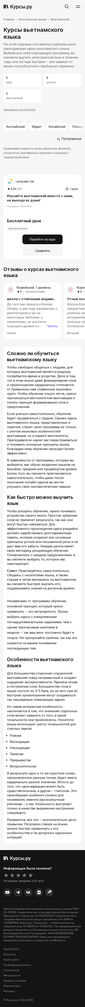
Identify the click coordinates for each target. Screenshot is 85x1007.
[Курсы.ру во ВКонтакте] (28, 892)
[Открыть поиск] (66, 6)
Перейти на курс (42, 239)
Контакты (9, 954)
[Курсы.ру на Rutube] (49, 892)
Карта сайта (11, 959)
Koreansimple (35, 292)
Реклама (9, 991)
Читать (52, 326)
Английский (15, 127)
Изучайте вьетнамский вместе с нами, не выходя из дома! (40, 198)
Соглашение (11, 970)
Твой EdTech (11, 949)
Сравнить (42, 251)
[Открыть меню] (78, 6)
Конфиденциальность (17, 965)
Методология (11, 975)
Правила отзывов (14, 980)
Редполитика (11, 986)
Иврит (37, 127)
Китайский (57, 127)
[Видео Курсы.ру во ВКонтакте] (39, 892)
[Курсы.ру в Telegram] (18, 892)
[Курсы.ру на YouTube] (7, 892)
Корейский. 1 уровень (34, 287)
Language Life (25, 181)
